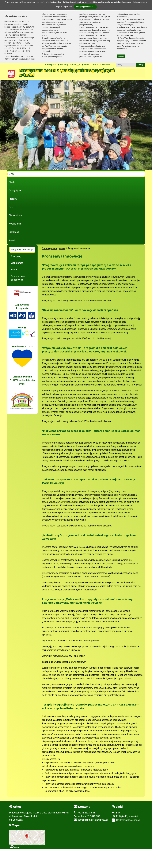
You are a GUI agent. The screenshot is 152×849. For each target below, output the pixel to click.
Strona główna (51, 65)
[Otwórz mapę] (27, 837)
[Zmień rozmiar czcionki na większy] (78, 65)
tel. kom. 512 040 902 (88, 816)
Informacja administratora (101, 65)
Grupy (12, 207)
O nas (12, 174)
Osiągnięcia (15, 190)
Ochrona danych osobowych (19, 278)
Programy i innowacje (22, 249)
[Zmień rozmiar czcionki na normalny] (76, 65)
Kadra (14, 269)
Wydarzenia (15, 223)
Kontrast (86, 65)
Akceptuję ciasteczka (85, 6)
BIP (117, 812)
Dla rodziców (15, 215)
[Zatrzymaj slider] (76, 166)
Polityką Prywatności (72, 2)
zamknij (121, 56)
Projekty (13, 198)
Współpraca (17, 263)
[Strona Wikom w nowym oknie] (14, 846)
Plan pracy (16, 256)
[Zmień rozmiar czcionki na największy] (79, 65)
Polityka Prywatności (126, 816)
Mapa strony (63, 65)
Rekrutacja (14, 232)
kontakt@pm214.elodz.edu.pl (92, 819)
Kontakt (12, 240)
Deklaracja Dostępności (127, 820)
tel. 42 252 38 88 (86, 812)
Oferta (12, 182)
